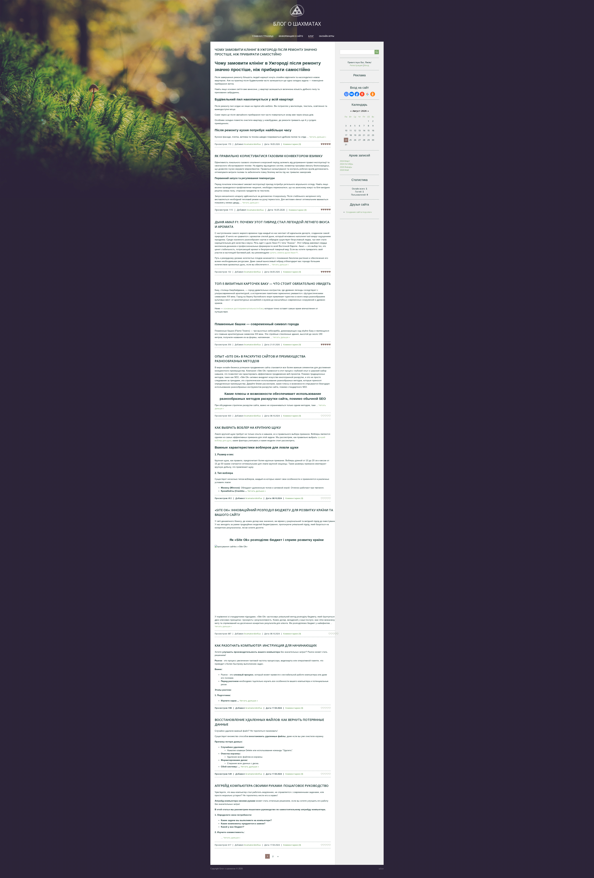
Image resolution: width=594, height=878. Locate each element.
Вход (366, 65)
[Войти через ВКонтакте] (351, 94)
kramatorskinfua (252, 144)
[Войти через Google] (367, 94)
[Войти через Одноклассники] (372, 94)
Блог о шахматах (297, 23)
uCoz (381, 868)
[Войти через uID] (346, 94)
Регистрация (356, 65)
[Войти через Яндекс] (362, 94)
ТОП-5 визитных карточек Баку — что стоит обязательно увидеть (273, 284)
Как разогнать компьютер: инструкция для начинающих (266, 645)
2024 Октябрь (346, 164)
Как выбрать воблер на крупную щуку (248, 427)
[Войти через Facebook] (357, 94)
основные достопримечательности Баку (244, 308)
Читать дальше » (317, 136)
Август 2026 (360, 110)
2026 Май (344, 170)
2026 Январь (346, 167)
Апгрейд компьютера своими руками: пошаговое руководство (272, 786)
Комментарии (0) (292, 144)
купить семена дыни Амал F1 (284, 252)
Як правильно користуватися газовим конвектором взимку (269, 156)
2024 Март (345, 161)
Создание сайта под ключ (359, 212)
